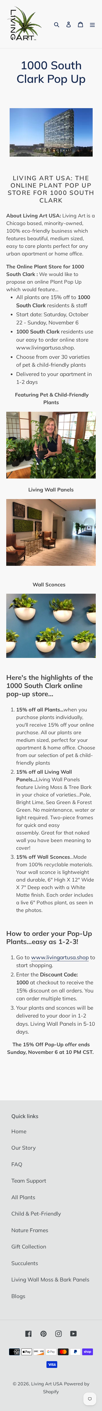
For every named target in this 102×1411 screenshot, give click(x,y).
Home (18, 1131)
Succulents (24, 1263)
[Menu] (92, 24)
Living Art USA (47, 1383)
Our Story (23, 1147)
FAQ (16, 1164)
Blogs (18, 1296)
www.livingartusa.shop (60, 957)
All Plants (23, 1197)
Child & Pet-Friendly (36, 1213)
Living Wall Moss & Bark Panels (50, 1279)
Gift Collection (28, 1246)
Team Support (28, 1180)
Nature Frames (29, 1230)
